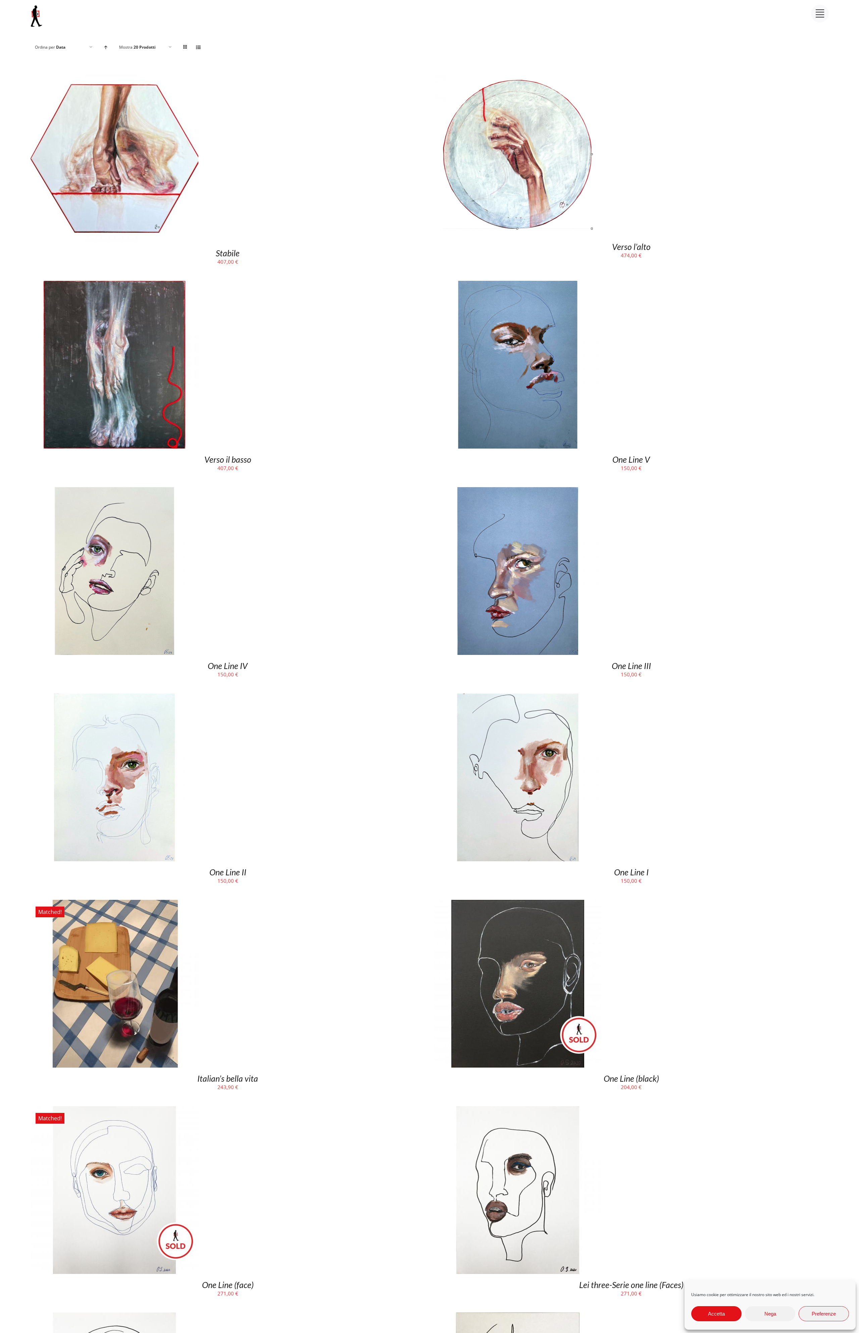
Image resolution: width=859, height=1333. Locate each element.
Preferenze (824, 1314)
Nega (770, 1314)
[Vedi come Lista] (198, 47)
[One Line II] (114, 698)
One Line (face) (228, 1285)
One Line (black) (631, 1078)
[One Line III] (518, 491)
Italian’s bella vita (227, 1078)
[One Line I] (518, 698)
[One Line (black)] (518, 904)
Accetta (716, 1314)
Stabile (228, 253)
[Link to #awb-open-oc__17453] (820, 13)
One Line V (631, 459)
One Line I (631, 872)
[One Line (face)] (114, 1110)
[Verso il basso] (114, 285)
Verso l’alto (631, 247)
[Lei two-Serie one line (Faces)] (114, 1317)
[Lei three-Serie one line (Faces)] (518, 1110)
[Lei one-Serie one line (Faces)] (518, 1317)
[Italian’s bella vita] (114, 904)
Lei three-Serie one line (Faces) (631, 1285)
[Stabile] (114, 78)
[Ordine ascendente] (105, 47)
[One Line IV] (114, 491)
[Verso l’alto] (518, 78)
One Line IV (228, 666)
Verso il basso (227, 459)
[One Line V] (518, 285)
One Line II (227, 872)
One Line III (631, 666)
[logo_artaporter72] (37, 6)
